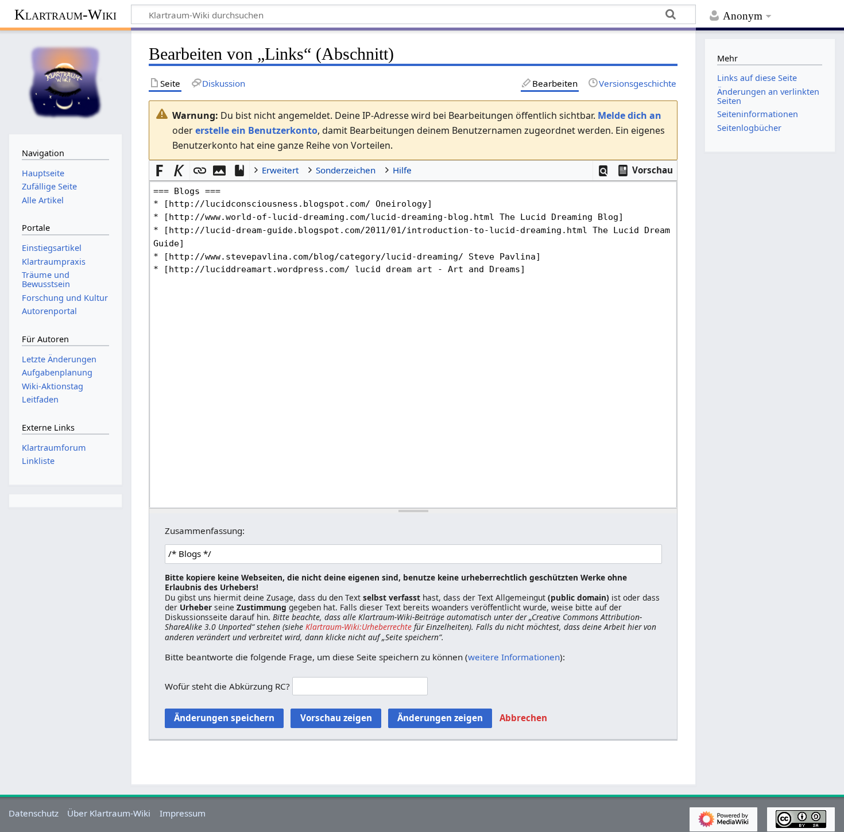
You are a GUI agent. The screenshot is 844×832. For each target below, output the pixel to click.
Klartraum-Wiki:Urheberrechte (358, 626)
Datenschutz (34, 813)
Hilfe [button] (402, 170)
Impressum (183, 813)
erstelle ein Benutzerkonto (256, 130)
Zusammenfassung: (205, 530)
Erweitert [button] (280, 170)
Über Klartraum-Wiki (108, 813)
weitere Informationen (514, 657)
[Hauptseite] (65, 81)
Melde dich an (629, 115)
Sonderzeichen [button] (345, 170)
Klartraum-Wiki (65, 14)
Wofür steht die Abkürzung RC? (227, 686)
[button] (603, 171)
